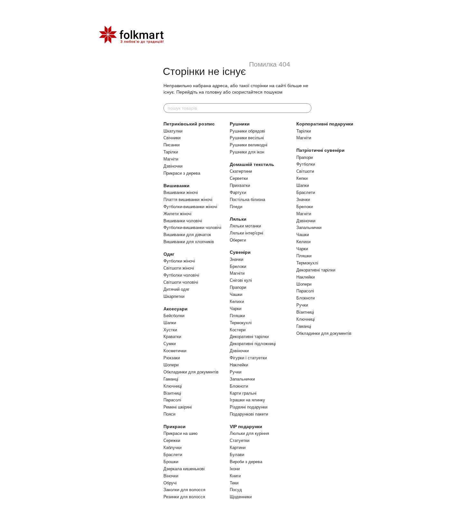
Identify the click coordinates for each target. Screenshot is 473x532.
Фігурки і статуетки (248, 357)
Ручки (235, 372)
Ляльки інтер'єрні (246, 233)
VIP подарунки (246, 426)
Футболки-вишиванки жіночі (190, 206)
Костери (238, 329)
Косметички (174, 350)
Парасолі (172, 400)
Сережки (171, 440)
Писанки (171, 144)
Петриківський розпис (189, 123)
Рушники (240, 123)
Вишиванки (176, 185)
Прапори (238, 287)
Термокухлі (241, 322)
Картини (238, 447)
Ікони (235, 468)
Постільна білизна (247, 199)
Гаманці (170, 379)
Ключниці (172, 386)
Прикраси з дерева (181, 173)
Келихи (237, 301)
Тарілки (170, 152)
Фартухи (238, 192)
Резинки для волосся (184, 496)
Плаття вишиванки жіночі (187, 199)
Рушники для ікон (247, 152)
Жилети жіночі (177, 213)
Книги (235, 475)
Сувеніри (240, 252)
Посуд (236, 489)
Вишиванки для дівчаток (187, 234)
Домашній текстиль (252, 164)
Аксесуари (175, 308)
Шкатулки (172, 131)
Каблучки (172, 447)
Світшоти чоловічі (180, 282)
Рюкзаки (171, 357)
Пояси (169, 414)
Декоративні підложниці (253, 343)
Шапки (169, 322)
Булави (237, 454)
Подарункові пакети (249, 414)
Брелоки (238, 266)
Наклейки (239, 364)
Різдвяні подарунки (248, 407)
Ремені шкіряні (177, 407)
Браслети (172, 454)
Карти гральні (243, 393)
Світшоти (305, 171)
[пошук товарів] (306, 108)
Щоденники (241, 496)
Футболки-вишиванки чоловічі (192, 227)
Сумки (169, 343)
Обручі (170, 483)
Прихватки (240, 185)
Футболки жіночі (179, 261)
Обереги (238, 240)
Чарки (235, 308)
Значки (236, 259)
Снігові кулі (241, 280)
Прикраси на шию (180, 433)
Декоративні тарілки (249, 336)
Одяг (168, 254)
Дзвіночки (172, 166)
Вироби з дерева (246, 461)
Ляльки (238, 219)
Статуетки (239, 440)
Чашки (236, 294)
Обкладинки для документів (190, 372)
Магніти (170, 159)
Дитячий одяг (176, 289)
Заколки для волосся (184, 489)
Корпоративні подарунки (324, 123)
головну (213, 92)
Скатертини (241, 171)
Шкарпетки (173, 296)
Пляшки (237, 315)
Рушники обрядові (247, 131)
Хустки (170, 329)
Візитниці (172, 393)
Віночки (170, 475)
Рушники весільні (247, 137)
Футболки (305, 164)
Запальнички (242, 379)
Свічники (172, 137)
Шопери (171, 364)
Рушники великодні (248, 144)
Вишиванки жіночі (180, 192)
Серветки (239, 178)
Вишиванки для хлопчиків (188, 241)
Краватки (172, 336)
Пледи (236, 206)
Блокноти (239, 386)
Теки (234, 483)
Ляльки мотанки (245, 226)
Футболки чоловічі (181, 275)
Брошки (170, 461)
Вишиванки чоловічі (182, 220)
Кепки (302, 178)
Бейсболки (173, 315)
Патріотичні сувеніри (320, 150)
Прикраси (174, 426)
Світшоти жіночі (178, 268)
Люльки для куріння (249, 433)
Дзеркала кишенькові (184, 468)
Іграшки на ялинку (247, 400)
